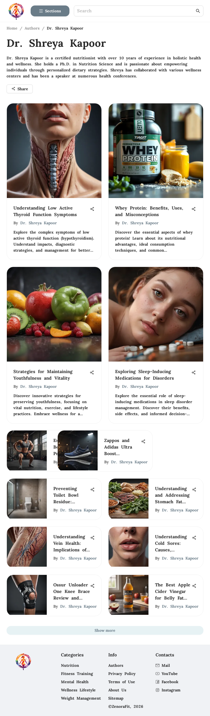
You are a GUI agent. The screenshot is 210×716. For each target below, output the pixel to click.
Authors (32, 28)
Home (12, 28)
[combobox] (136, 11)
